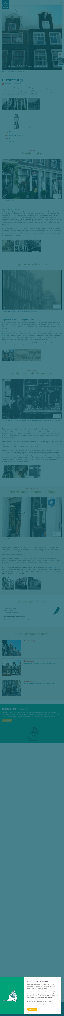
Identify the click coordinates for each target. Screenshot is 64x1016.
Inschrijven (32, 1009)
